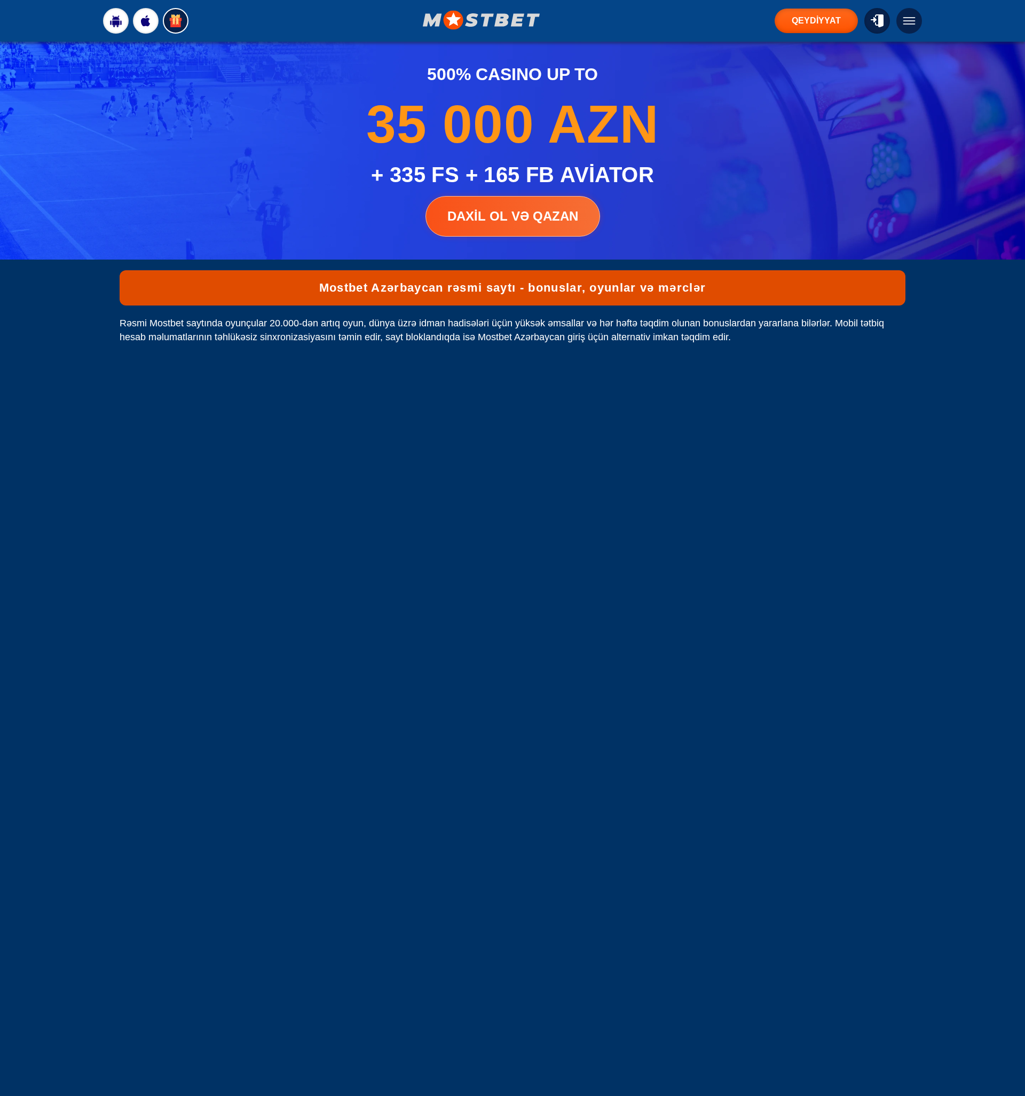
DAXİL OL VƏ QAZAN (512, 216)
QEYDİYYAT (816, 20)
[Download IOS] (146, 21)
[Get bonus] (175, 21)
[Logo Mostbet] (481, 20)
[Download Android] (116, 21)
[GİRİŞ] (877, 21)
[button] (1006, 1056)
